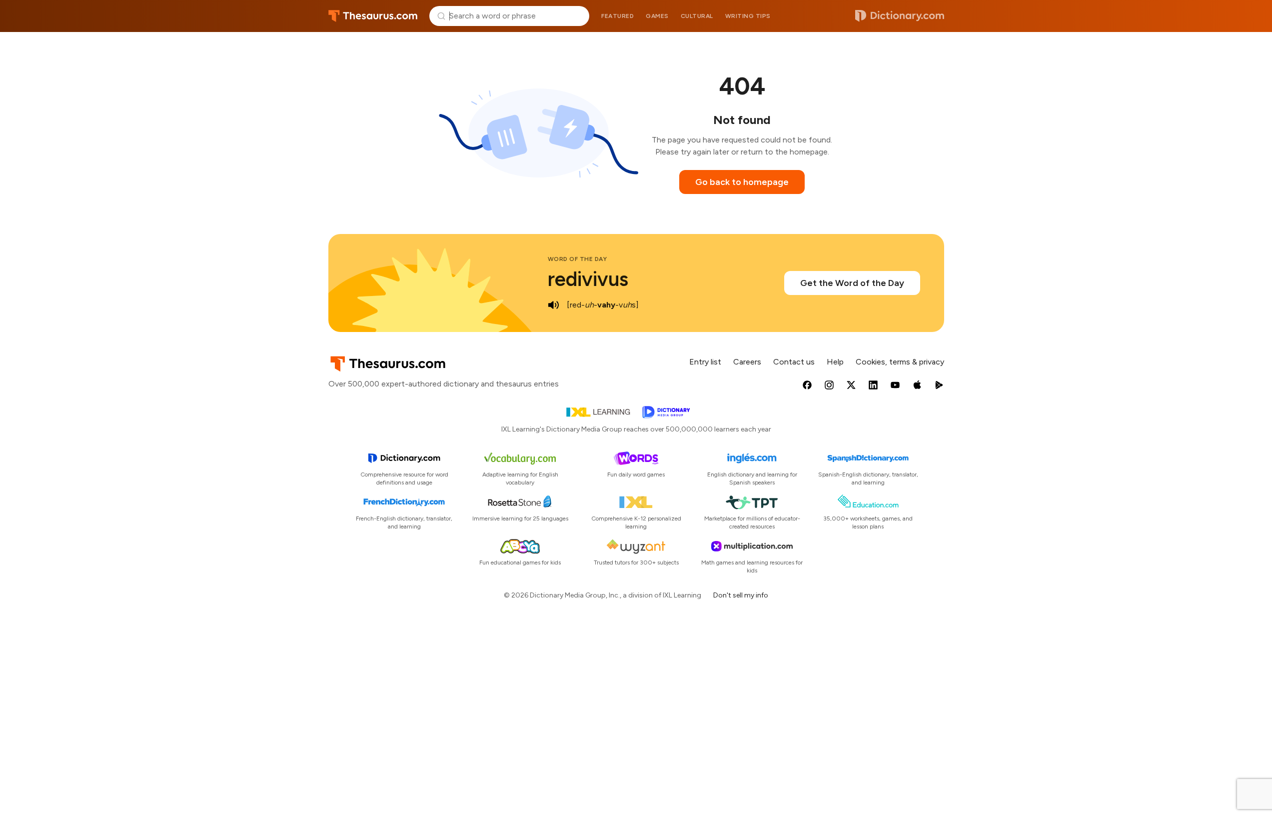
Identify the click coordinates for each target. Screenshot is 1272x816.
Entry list (705, 361)
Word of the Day (577, 259)
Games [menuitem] (657, 16)
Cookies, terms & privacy (900, 361)
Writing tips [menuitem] (748, 16)
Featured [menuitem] (617, 16)
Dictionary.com (899, 16)
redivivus (588, 279)
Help (835, 361)
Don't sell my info (740, 595)
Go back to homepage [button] (742, 182)
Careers (747, 361)
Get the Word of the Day (852, 283)
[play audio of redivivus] (554, 305)
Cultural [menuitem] (697, 16)
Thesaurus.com (373, 16)
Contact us (794, 361)
